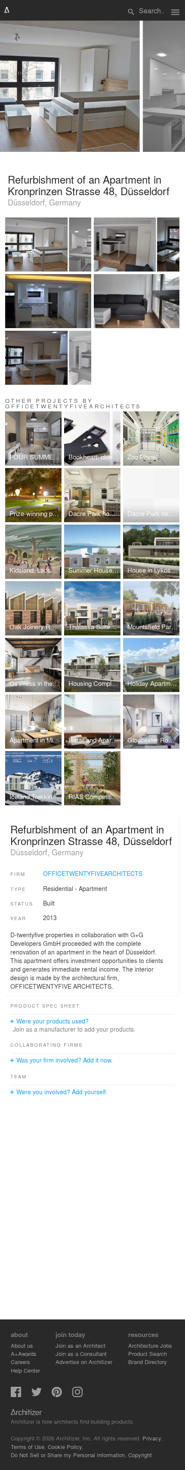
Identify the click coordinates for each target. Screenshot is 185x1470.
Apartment (93, 888)
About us (22, 1345)
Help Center (25, 1370)
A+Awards (24, 1353)
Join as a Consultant (81, 1353)
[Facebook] (16, 1395)
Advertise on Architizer (84, 1362)
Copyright (140, 1455)
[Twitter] (36, 1395)
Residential (58, 888)
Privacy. (152, 1438)
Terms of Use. (28, 1447)
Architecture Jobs (150, 1345)
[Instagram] (77, 1395)
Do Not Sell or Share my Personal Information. (68, 1455)
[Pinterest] (57, 1395)
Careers (20, 1362)
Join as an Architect (80, 1345)
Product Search (147, 1353)
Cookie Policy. (65, 1447)
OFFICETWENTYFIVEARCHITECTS (92, 873)
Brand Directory (147, 1362)
